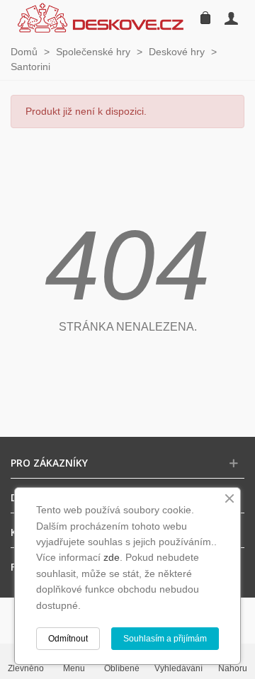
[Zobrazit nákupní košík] (204, 17)
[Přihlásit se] (230, 17)
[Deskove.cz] (101, 18)
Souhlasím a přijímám (165, 639)
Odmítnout (68, 639)
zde (111, 557)
